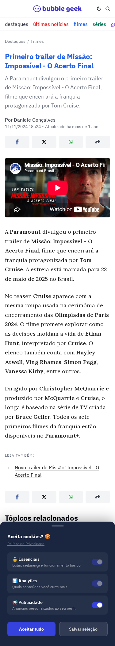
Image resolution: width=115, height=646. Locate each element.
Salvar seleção (83, 629)
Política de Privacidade (25, 543)
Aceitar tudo (31, 629)
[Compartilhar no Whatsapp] (71, 142)
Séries (99, 24)
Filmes (81, 24)
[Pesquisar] (107, 8)
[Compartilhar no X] (44, 142)
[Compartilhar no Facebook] (17, 142)
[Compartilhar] (98, 142)
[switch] (97, 605)
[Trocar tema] (99, 8)
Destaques (16, 24)
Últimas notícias (51, 24)
